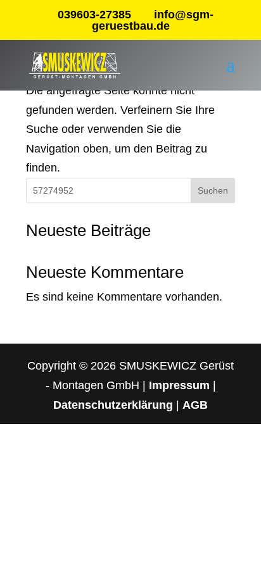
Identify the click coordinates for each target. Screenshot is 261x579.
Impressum (179, 385)
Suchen (213, 190)
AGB (195, 405)
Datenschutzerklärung (113, 405)
